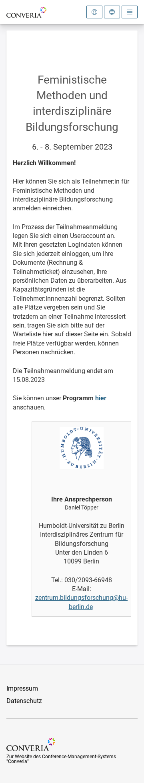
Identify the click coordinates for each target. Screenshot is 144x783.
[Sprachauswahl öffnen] (112, 12)
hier (100, 398)
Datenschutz (24, 701)
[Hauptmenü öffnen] (130, 12)
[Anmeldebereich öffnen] (94, 12)
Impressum (22, 688)
